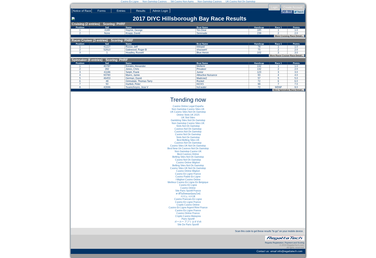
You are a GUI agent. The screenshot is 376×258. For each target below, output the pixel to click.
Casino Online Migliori (188, 162)
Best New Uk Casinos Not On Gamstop (188, 148)
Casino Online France (188, 213)
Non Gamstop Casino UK (188, 151)
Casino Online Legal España (188, 106)
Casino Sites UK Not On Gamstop (188, 145)
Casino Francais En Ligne (188, 199)
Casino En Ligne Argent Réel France (188, 207)
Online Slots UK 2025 (188, 114)
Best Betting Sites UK (188, 140)
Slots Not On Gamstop (188, 126)
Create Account (292, 7)
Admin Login (160, 10)
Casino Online (188, 188)
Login (274, 7)
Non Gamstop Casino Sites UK (188, 109)
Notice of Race (82, 10)
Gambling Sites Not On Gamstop (188, 120)
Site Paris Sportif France (188, 190)
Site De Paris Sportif (188, 224)
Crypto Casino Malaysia (188, 216)
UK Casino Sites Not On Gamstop (188, 112)
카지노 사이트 (188, 196)
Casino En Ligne (188, 185)
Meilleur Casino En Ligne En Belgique (188, 182)
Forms (102, 10)
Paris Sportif (188, 219)
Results (140, 10)
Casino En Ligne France (188, 174)
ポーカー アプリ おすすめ (188, 221)
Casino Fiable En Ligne (188, 176)
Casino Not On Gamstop (188, 134)
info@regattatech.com (289, 251)
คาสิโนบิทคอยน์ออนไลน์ (188, 193)
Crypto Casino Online (188, 204)
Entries (121, 10)
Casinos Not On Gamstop (188, 129)
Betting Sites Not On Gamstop (188, 157)
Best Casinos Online (188, 154)
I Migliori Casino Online (188, 179)
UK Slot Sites (188, 117)
